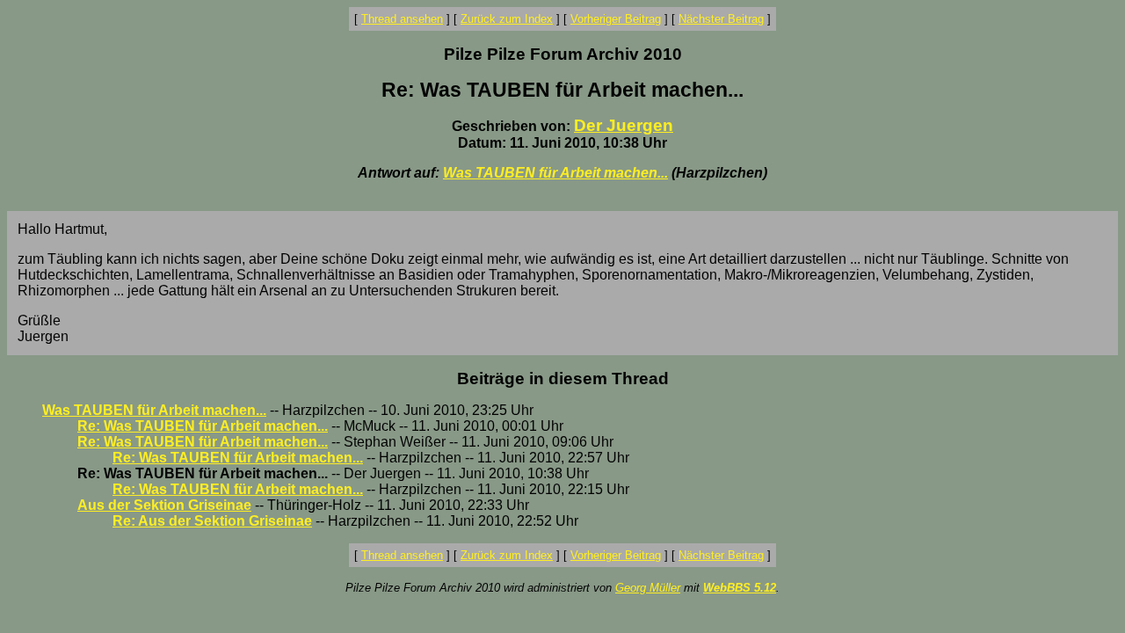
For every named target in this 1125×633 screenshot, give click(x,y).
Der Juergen (623, 125)
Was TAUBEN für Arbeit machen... (555, 172)
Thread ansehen (402, 18)
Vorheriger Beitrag (615, 18)
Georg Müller (647, 587)
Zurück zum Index (507, 18)
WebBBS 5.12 (739, 587)
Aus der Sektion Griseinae (164, 505)
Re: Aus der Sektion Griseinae (212, 520)
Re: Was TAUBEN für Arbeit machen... (202, 425)
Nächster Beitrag (721, 18)
